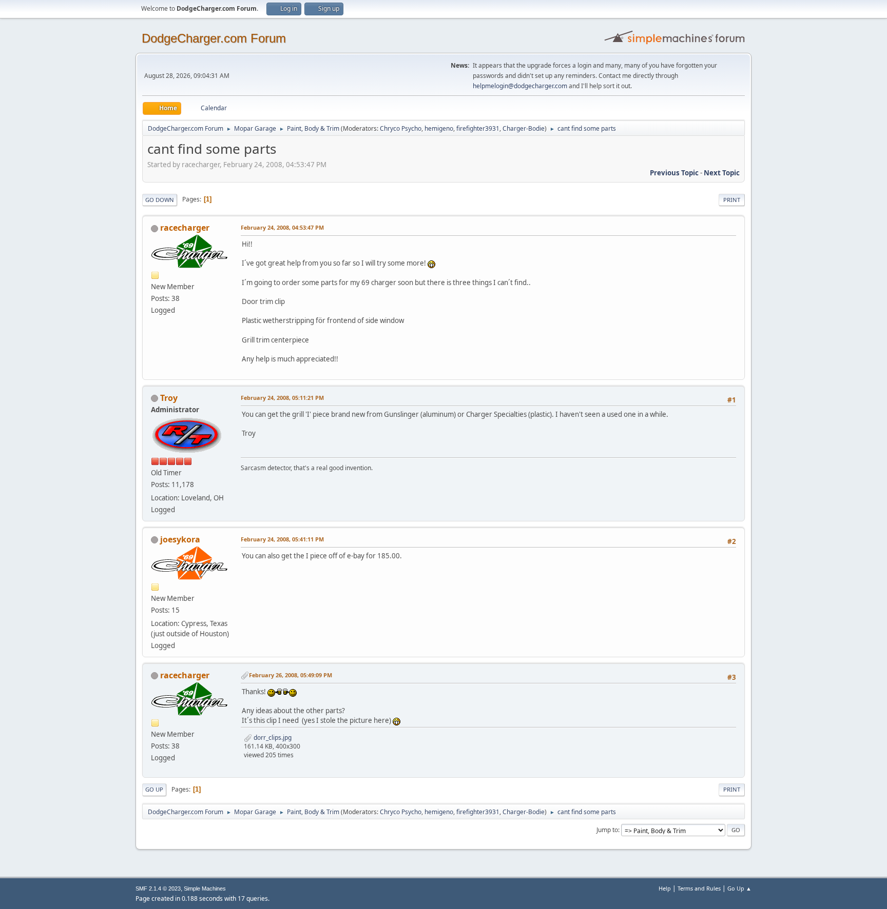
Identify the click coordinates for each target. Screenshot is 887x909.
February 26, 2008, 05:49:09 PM (290, 675)
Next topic (722, 172)
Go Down (159, 200)
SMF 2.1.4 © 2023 (158, 888)
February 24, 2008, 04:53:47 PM (282, 227)
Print (731, 200)
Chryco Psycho (400, 128)
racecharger (184, 227)
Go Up (154, 789)
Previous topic (674, 172)
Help (665, 888)
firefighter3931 (477, 128)
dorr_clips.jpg (272, 737)
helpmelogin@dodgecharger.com (520, 86)
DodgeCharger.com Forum (214, 38)
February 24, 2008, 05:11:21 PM (282, 397)
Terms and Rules (699, 888)
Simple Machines (205, 888)
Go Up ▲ (739, 888)
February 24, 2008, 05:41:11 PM (282, 539)
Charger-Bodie (524, 128)
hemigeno (439, 128)
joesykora (180, 539)
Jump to (607, 829)
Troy (169, 397)
